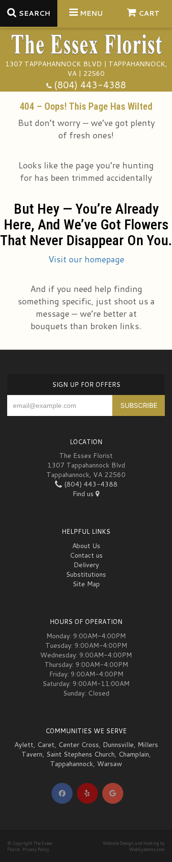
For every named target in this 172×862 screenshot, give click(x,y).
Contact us (86, 555)
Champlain (133, 754)
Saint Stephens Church (80, 754)
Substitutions (86, 574)
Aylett (23, 744)
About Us (86, 545)
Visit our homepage (86, 259)
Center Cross (78, 744)
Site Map (86, 584)
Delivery (86, 565)
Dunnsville (118, 744)
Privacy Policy (35, 849)
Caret (45, 744)
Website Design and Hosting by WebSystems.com (134, 846)
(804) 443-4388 (90, 84)
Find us (84, 494)
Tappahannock (71, 764)
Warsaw (109, 764)
